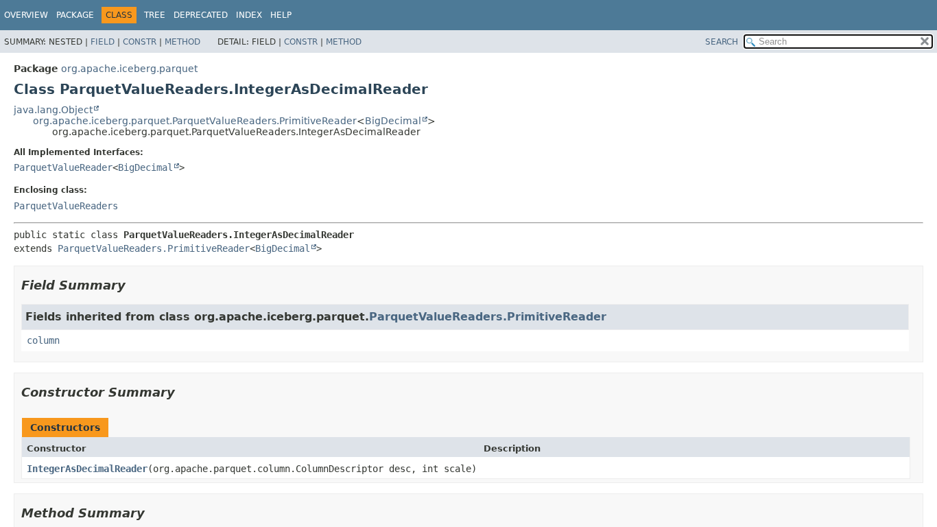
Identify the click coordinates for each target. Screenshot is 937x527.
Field (103, 42)
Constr (139, 42)
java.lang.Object (53, 109)
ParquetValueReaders (66, 205)
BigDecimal (393, 120)
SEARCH (721, 42)
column (43, 340)
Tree (154, 15)
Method (182, 42)
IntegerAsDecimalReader (87, 468)
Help (281, 15)
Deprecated (201, 15)
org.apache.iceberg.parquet (129, 68)
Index (249, 15)
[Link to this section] (135, 285)
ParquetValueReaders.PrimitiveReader (154, 248)
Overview (26, 15)
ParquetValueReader (63, 167)
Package (75, 15)
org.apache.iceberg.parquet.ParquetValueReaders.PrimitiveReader (195, 120)
